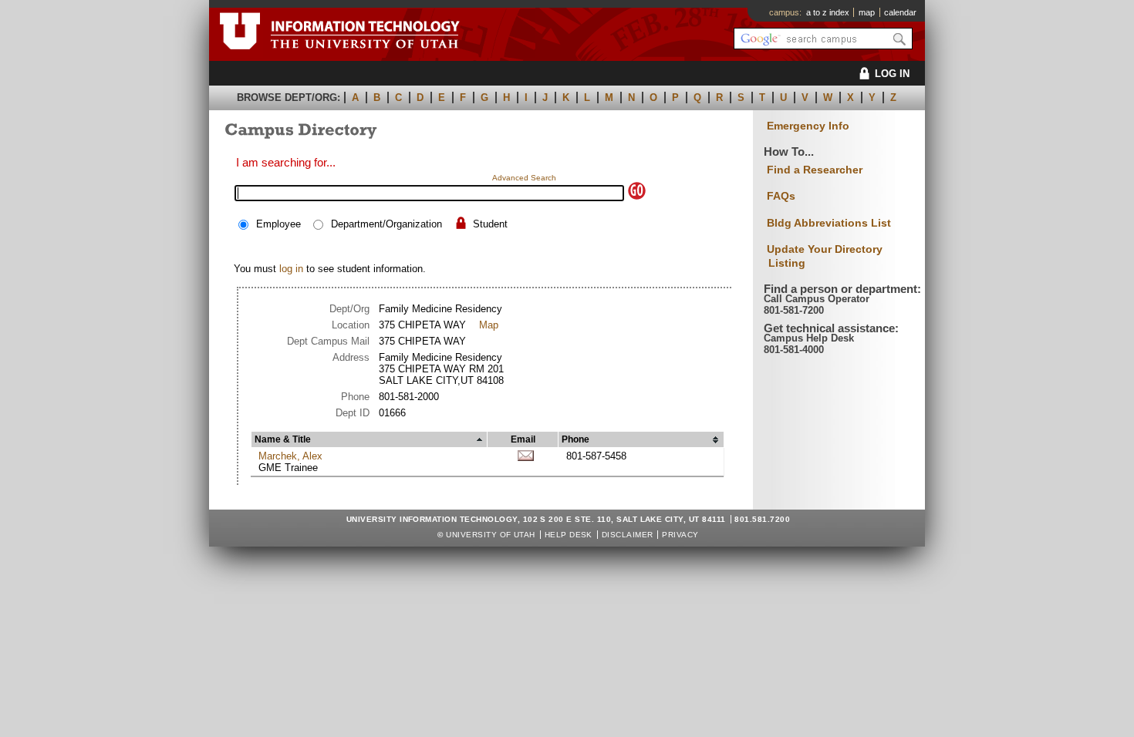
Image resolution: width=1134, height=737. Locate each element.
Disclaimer (627, 534)
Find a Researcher (814, 169)
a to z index (827, 12)
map (867, 12)
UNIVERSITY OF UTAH (490, 534)
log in (291, 268)
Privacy (680, 534)
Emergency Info (808, 126)
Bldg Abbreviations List (829, 223)
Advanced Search (524, 177)
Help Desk (568, 534)
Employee (278, 224)
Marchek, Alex (290, 456)
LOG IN (892, 73)
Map (488, 325)
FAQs (781, 196)
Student (490, 224)
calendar (900, 12)
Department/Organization (386, 224)
